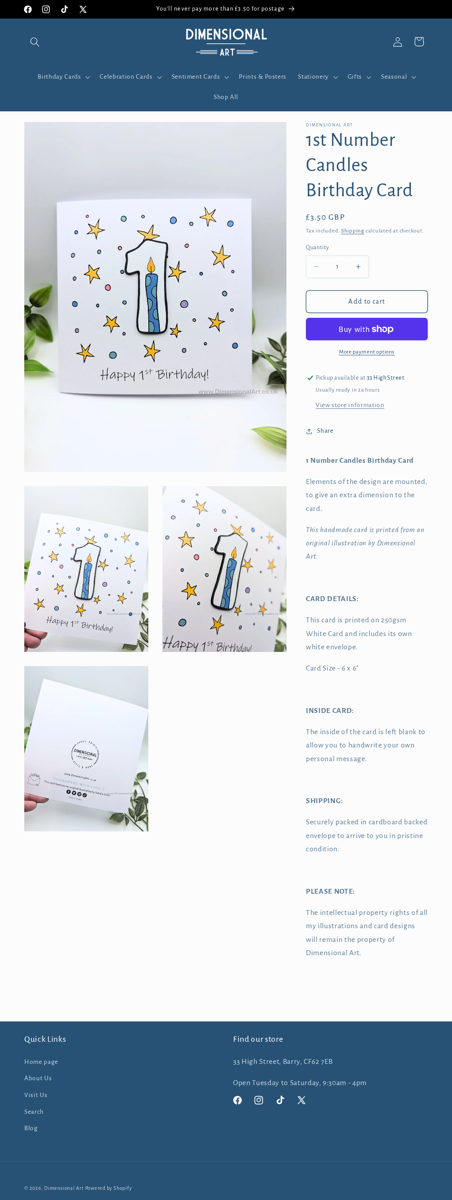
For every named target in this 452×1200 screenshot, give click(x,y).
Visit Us (35, 1095)
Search (34, 1112)
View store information (350, 405)
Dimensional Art (64, 1188)
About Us (38, 1078)
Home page (41, 1062)
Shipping (352, 231)
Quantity (317, 247)
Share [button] (325, 430)
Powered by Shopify (108, 1188)
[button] (34, 41)
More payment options (367, 352)
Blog (31, 1128)
